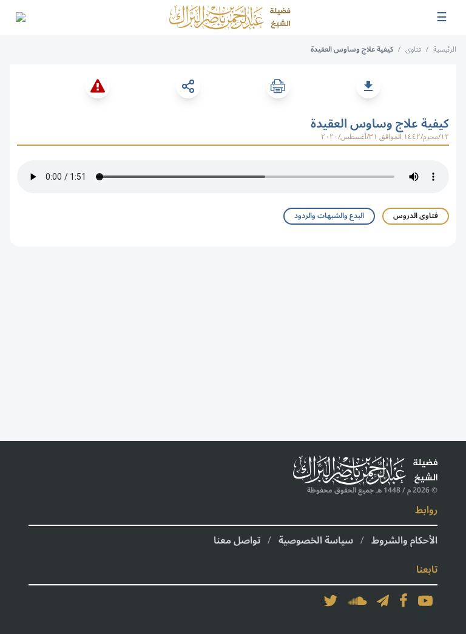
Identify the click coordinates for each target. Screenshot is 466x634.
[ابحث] (20, 17)
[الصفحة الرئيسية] (230, 17)
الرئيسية (444, 49)
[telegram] (383, 601)
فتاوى (413, 49)
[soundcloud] (357, 600)
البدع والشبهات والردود (329, 215)
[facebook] (403, 600)
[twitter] (330, 600)
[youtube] (425, 600)
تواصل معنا (237, 540)
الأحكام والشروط (404, 540)
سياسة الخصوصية (316, 540)
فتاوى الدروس (415, 215)
